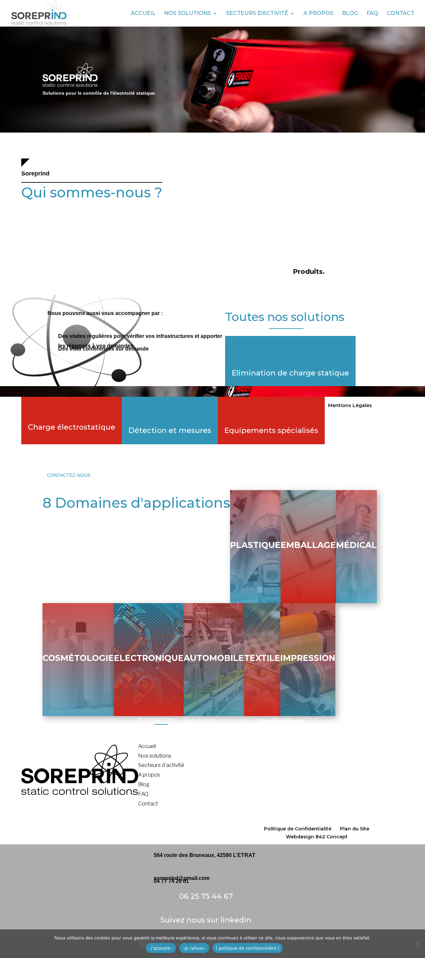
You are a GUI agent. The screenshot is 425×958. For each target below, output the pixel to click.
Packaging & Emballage (288, 758)
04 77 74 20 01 (171, 881)
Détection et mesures (169, 430)
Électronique (274, 786)
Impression (307, 658)
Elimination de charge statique (290, 373)
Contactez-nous (68, 475)
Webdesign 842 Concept (317, 837)
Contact (400, 13)
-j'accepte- (161, 948)
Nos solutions (154, 756)
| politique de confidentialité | (247, 948)
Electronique (149, 658)
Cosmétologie (78, 658)
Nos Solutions (187, 13)
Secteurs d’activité (257, 13)
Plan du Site (354, 829)
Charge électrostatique (71, 427)
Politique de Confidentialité (297, 829)
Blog (350, 13)
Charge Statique (204, 757)
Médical (356, 545)
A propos (318, 13)
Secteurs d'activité (161, 765)
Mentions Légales (350, 405)
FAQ (372, 13)
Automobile (214, 658)
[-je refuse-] (416, 943)
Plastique (255, 545)
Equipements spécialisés (271, 430)
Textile (262, 658)
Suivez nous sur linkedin (205, 919)
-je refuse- (194, 948)
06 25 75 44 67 (206, 896)
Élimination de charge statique (221, 748)
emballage (308, 545)
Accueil (143, 13)
